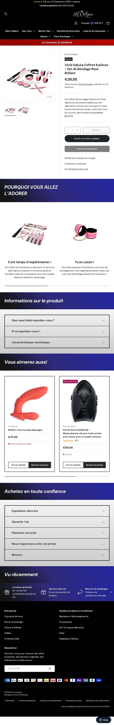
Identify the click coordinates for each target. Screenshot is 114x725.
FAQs (61, 633)
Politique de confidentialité (50, 701)
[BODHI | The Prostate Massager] (29, 401)
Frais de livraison (86, 84)
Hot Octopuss (71, 54)
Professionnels (11, 638)
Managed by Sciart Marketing (16, 695)
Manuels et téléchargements (73, 616)
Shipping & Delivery (69, 638)
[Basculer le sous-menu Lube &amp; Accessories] (107, 31)
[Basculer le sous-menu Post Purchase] (72, 36)
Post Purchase (62, 36)
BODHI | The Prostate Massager (25, 430)
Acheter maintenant (87, 149)
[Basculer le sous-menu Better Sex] (52, 31)
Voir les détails (18, 465)
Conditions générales (27, 701)
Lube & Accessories (94, 31)
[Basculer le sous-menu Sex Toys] (34, 31)
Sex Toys (27, 31)
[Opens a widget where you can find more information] (103, 720)
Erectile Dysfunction (68, 31)
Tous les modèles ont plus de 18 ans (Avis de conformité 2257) (85, 706)
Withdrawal (9, 701)
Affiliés (7, 633)
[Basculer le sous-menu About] (49, 36)
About (43, 36)
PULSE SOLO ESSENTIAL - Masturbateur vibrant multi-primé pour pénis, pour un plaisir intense (82, 433)
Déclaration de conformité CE (98, 701)
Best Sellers (12, 31)
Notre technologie (13, 622)
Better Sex (44, 31)
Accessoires (65, 622)
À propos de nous (13, 616)
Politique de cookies (74, 701)
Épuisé (96, 130)
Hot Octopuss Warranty (71, 627)
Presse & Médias (12, 627)
